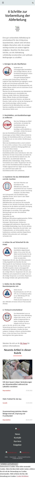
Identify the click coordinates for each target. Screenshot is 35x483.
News (17, 434)
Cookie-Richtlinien (22, 476)
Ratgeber (17, 445)
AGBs (6, 457)
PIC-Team (23, 343)
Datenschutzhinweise (24, 457)
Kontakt (17, 438)
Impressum (13, 457)
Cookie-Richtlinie (17, 458)
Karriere (17, 441)
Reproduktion (6, 390)
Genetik (5, 403)
